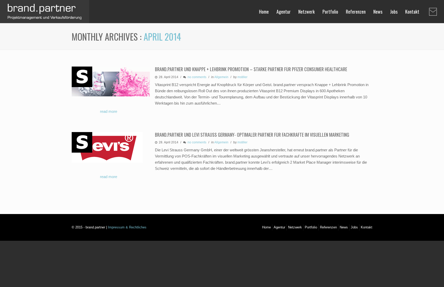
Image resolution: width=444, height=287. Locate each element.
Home (264, 11)
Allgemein (221, 77)
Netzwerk (306, 11)
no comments (197, 77)
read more (108, 111)
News (377, 11)
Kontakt (412, 11)
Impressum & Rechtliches (127, 227)
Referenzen (356, 11)
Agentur (283, 11)
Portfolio (330, 11)
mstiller (242, 77)
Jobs (393, 11)
